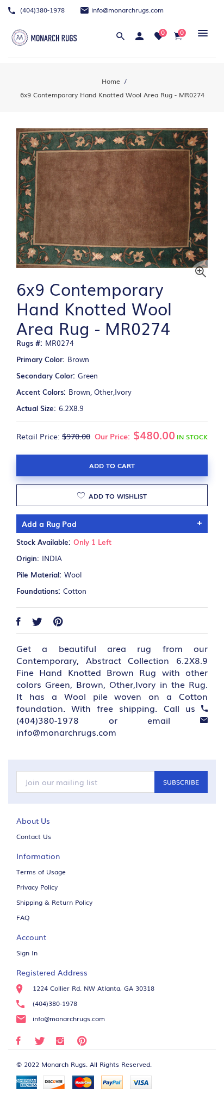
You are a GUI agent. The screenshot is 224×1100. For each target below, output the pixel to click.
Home (111, 81)
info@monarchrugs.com (127, 10)
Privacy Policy (37, 887)
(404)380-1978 (41, 10)
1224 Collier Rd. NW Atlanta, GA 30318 (93, 988)
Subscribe (181, 782)
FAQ (23, 917)
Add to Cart (112, 465)
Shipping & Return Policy (54, 902)
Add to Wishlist (116, 496)
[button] (201, 32)
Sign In (27, 953)
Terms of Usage (41, 872)
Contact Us (33, 836)
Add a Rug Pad (49, 523)
